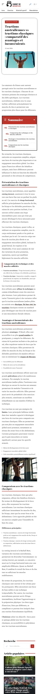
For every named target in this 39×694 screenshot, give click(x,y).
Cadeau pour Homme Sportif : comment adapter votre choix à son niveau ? (19, 669)
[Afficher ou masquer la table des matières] (29, 120)
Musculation (11, 22)
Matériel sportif (9, 664)
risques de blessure (27, 357)
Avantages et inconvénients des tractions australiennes (21, 140)
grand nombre (24, 335)
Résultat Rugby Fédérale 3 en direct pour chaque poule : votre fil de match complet (18, 690)
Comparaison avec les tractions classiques (18, 146)
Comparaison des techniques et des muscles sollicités (21, 134)
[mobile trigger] (3, 4)
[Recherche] (30, 4)
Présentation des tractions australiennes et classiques (21, 128)
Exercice (7, 685)
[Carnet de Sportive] (13, 4)
